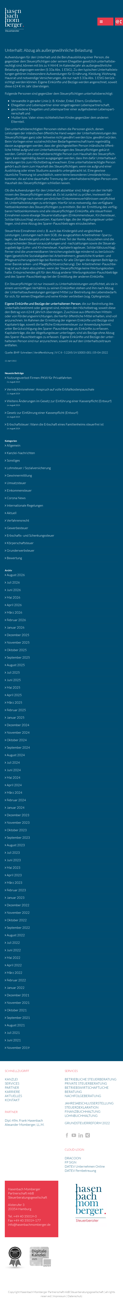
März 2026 (14, 612)
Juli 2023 (13, 853)
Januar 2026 (16, 627)
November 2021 (18, 1003)
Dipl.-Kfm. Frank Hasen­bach (24, 1120)
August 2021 (16, 1025)
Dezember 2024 (18, 725)
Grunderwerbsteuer (20, 550)
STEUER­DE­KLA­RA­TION (81, 1107)
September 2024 (18, 747)
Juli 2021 (13, 1033)
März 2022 (14, 973)
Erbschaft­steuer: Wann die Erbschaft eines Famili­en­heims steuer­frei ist (55, 424)
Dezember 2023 (18, 815)
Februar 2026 (16, 620)
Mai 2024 (13, 777)
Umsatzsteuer (16, 483)
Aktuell (11, 513)
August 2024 (16, 755)
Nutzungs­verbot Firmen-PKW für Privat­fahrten (39, 378)
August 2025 (16, 665)
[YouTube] (74, 1135)
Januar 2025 (16, 717)
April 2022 (14, 965)
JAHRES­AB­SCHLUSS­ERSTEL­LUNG (89, 1103)
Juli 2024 (13, 762)
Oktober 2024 (17, 740)
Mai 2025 (13, 687)
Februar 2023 (16, 890)
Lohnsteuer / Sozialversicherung (29, 468)
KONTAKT (12, 1100)
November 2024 (18, 732)
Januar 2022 (16, 988)
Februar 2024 (16, 800)
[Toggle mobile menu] (101, 22)
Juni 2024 (14, 770)
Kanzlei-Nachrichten (21, 453)
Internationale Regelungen (25, 505)
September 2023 (18, 838)
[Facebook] (67, 1135)
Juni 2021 (14, 1040)
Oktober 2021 (17, 1010)
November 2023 (18, 822)
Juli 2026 (13, 582)
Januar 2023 (16, 898)
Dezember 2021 (18, 995)
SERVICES (12, 1083)
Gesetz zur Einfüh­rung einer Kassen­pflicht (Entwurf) (42, 413)
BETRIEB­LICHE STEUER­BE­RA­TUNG (90, 1079)
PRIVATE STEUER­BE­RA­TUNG (86, 1083)
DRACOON (73, 1158)
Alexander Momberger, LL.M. (24, 1125)
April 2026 (14, 605)
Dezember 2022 (18, 905)
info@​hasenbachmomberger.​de (29, 1225)
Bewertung (14, 558)
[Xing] (87, 1135)
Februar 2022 (16, 980)
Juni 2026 (14, 590)
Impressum (59, 1296)
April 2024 (14, 785)
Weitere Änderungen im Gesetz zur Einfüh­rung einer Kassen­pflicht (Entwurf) (59, 401)
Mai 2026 (13, 597)
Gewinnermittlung (19, 475)
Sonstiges (13, 460)
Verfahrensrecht (18, 520)
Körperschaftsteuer (20, 543)
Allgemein (13, 445)
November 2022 (18, 913)
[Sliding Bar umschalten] (109, 22)
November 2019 (18, 1048)
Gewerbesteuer (17, 528)
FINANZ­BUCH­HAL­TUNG (82, 1111)
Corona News (16, 498)
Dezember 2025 (18, 635)
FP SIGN (70, 1162)
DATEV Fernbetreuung (80, 1171)
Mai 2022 (13, 958)
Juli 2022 (13, 943)
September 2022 (18, 928)
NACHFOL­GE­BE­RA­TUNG (83, 1096)
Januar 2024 (16, 807)
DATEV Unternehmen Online (85, 1166)
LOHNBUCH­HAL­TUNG (81, 1116)
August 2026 (16, 575)
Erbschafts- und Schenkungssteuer (30, 535)
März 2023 (14, 883)
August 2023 (16, 845)
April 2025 (14, 695)
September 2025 (18, 657)
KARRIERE (12, 1092)
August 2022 (16, 935)
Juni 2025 (14, 680)
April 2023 (14, 875)
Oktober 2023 (17, 830)
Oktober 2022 (17, 920)
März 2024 (14, 792)
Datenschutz (75, 1296)
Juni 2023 (14, 860)
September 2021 (18, 1018)
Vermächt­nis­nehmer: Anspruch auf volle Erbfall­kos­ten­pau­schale (50, 389)
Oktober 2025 (17, 650)
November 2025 (18, 642)
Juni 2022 (14, 950)
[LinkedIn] (80, 1135)
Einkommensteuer (19, 490)
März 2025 (14, 702)
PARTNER (12, 1088)
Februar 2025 (16, 710)
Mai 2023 (13, 868)
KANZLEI (11, 1079)
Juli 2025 (13, 672)
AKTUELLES (13, 1096)
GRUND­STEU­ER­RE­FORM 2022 (87, 1123)
